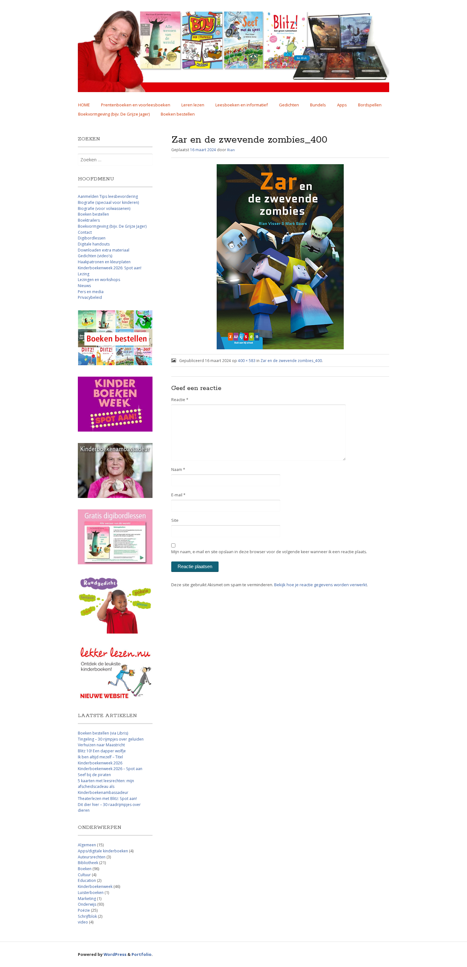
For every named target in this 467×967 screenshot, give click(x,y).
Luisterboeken (91, 892)
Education (87, 880)
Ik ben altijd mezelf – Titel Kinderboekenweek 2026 (100, 760)
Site (175, 520)
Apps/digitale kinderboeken (103, 851)
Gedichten (289, 105)
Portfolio (142, 954)
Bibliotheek (88, 862)
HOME (84, 105)
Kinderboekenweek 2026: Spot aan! (109, 268)
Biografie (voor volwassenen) (104, 208)
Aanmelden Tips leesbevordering (108, 196)
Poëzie (84, 910)
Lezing (83, 274)
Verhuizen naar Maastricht (101, 745)
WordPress (115, 954)
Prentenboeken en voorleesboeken (135, 105)
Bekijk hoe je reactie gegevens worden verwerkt (320, 585)
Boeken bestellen (178, 114)
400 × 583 (246, 360)
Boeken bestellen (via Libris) (103, 733)
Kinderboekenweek (95, 886)
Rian (231, 149)
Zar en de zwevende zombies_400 (291, 360)
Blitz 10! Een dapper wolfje (102, 751)
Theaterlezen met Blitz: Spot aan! (107, 798)
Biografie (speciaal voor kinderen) (108, 202)
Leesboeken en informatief (241, 105)
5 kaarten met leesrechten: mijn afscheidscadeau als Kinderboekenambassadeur (106, 786)
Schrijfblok (87, 916)
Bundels (318, 105)
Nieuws (84, 285)
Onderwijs (87, 904)
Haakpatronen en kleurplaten (104, 262)
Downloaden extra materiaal (103, 250)
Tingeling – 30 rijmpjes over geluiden (111, 739)
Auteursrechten (91, 857)
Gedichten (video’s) (95, 256)
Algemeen (87, 845)
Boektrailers (89, 220)
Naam (178, 469)
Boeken (84, 868)
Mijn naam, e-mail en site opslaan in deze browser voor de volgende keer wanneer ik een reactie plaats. (269, 551)
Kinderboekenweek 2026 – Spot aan (110, 768)
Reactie (179, 399)
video (83, 922)
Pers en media (91, 291)
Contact (85, 232)
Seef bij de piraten (94, 774)
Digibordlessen (91, 238)
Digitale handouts (94, 244)
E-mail (178, 495)
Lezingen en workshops (99, 279)
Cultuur (84, 874)
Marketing (87, 898)
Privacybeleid (90, 297)
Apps (342, 105)
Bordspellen (370, 105)
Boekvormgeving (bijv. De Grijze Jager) (114, 114)
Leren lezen (192, 105)
